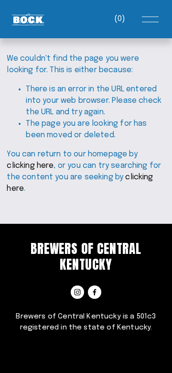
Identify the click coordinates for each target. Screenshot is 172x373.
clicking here (30, 166)
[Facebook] (94, 292)
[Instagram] (77, 292)
